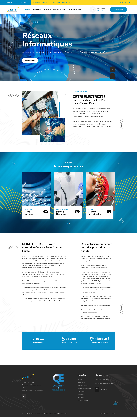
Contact (113, 414)
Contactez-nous (119, 9)
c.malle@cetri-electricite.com (17, 2)
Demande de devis (75, 9)
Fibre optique (81, 391)
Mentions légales (103, 414)
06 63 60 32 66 (102, 11)
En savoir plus (30, 60)
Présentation (37, 9)
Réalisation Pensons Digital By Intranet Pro (55, 414)
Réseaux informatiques (84, 388)
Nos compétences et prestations (55, 9)
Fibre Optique (92, 213)
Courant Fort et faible (31, 213)
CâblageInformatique (63, 213)
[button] (112, 69)
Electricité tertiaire (83, 385)
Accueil (27, 9)
